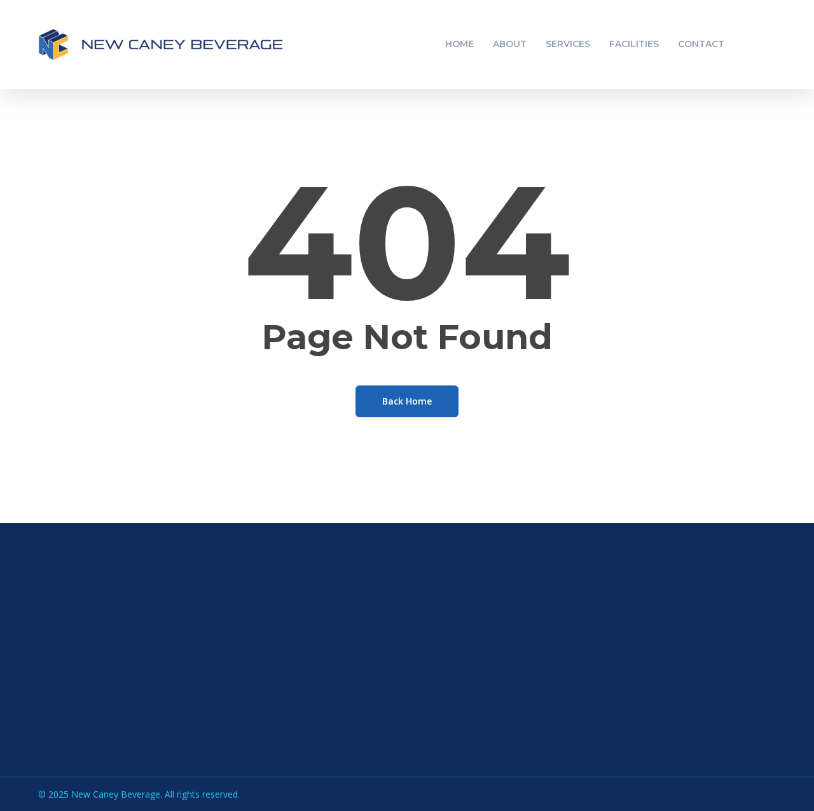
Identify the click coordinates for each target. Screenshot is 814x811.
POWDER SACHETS (700, 740)
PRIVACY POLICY (414, 740)
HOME (390, 654)
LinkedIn (79, 734)
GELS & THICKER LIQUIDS (714, 723)
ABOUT (393, 671)
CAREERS (528, 706)
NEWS (521, 671)
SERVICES (398, 689)
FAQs (519, 654)
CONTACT (399, 723)
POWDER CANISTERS (705, 689)
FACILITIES (401, 706)
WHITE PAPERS (542, 689)
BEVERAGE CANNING (703, 654)
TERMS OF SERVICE (421, 757)
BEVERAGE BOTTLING (706, 671)
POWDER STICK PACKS (709, 706)
